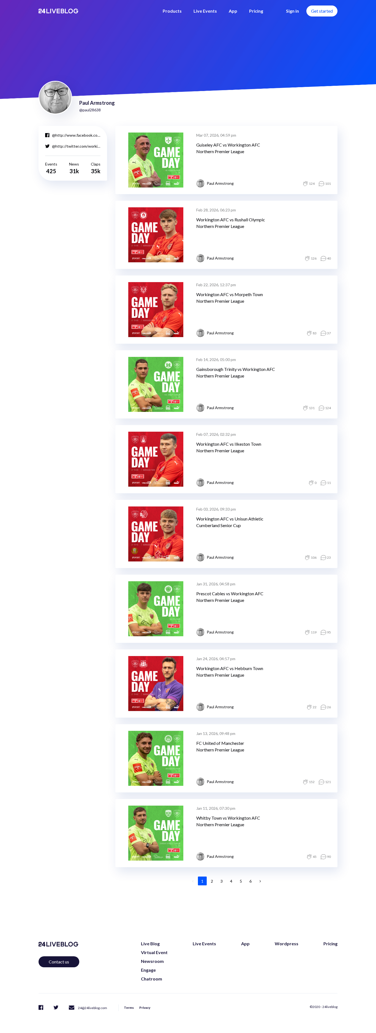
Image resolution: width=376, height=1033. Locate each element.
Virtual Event (154, 952)
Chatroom (151, 978)
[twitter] (56, 1007)
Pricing (256, 10)
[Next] (260, 881)
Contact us (59, 961)
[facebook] (41, 1007)
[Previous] (192, 881)
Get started (322, 10)
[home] (58, 11)
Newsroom (152, 961)
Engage (148, 970)
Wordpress (286, 943)
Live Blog (150, 943)
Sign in (292, 10)
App (233, 10)
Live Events (205, 10)
